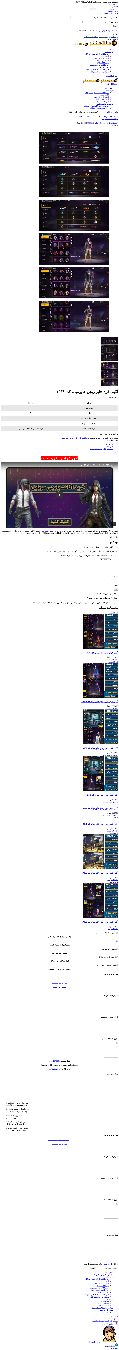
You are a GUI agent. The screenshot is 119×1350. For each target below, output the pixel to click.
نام (117, 581)
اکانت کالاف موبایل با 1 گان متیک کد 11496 (101, 116)
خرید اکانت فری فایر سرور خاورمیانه (75, 438)
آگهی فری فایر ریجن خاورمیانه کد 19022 (99, 873)
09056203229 (54, 1061)
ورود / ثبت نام (108, 1312)
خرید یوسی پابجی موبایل (99, 72)
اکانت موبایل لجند (102, 61)
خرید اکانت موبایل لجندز (59, 1091)
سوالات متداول (103, 1303)
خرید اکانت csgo (103, 63)
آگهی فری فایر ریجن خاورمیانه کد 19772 (102, 123)
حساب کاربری (59, 1012)
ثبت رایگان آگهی (112, 76)
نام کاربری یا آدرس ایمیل (105, 17)
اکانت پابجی (104, 56)
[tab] (57, 444)
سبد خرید (59, 991)
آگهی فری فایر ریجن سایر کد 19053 (102, 652)
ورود (115, 26)
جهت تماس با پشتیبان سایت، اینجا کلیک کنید (101, 2)
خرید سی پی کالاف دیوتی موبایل (96, 69)
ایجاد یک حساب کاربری (105, 13)
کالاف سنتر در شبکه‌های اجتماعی (59, 1034)
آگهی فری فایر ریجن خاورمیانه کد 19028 (99, 808)
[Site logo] (103, 45)
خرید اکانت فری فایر (106, 112)
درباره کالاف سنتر (59, 1026)
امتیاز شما (114, 559)
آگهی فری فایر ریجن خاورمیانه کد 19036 (99, 748)
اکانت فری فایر (101, 58)
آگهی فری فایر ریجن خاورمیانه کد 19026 (99, 824)
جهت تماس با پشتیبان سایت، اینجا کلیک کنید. (101, 37)
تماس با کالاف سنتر (59, 1022)
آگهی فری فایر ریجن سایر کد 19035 (102, 795)
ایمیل (116, 585)
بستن (116, 1318)
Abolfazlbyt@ (54, 1069)
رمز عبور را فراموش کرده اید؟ (106, 30)
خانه (116, 112)
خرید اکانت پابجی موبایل (59, 1095)
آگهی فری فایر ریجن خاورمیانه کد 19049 (99, 701)
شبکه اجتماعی (103, 1306)
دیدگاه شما (113, 577)
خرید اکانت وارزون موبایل (99, 65)
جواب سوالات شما (60, 1004)
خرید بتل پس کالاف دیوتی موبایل (59, 1078)
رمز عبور (111, 22)
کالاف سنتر (107, 1264)
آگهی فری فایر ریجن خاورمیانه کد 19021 (99, 922)
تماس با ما (105, 1301)
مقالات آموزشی (112, 34)
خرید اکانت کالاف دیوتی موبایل (97, 54)
